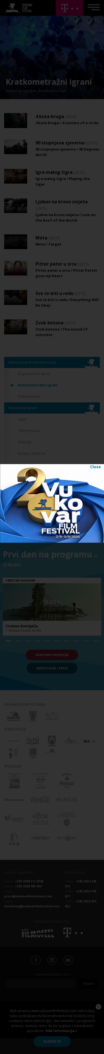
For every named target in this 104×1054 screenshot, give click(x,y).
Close (95, 466)
